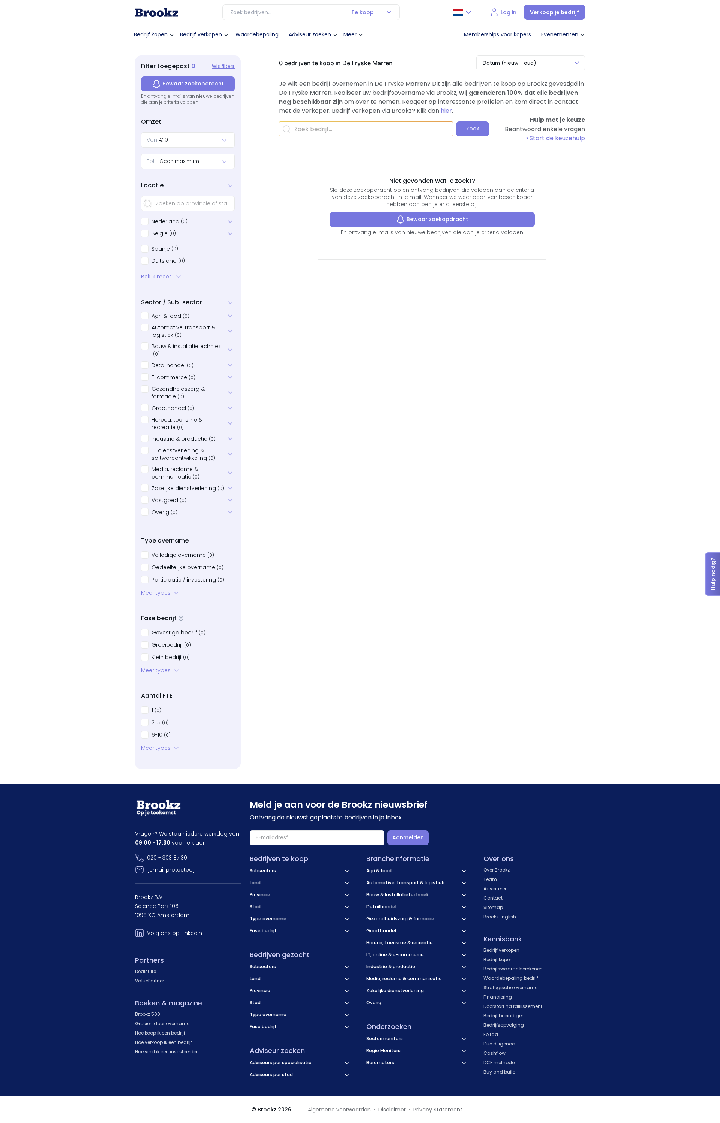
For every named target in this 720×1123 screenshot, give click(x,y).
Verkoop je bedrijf (554, 12)
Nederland (165, 221)
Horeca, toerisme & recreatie (177, 423)
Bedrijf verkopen (201, 34)
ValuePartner (149, 981)
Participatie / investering (188, 579)
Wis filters (223, 66)
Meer (350, 34)
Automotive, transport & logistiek (183, 331)
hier (446, 110)
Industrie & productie (184, 439)
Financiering (497, 997)
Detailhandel (173, 365)
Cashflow (494, 1053)
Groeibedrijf (171, 645)
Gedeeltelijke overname (188, 567)
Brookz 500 (147, 1014)
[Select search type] (388, 12)
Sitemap (493, 907)
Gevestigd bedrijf (179, 632)
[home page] (156, 12)
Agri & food (170, 316)
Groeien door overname (162, 1023)
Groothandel (173, 408)
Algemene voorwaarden (339, 1109)
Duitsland (164, 261)
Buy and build (499, 1072)
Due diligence (498, 1044)
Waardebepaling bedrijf (510, 978)
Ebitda (490, 1034)
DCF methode (498, 1062)
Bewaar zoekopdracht (193, 83)
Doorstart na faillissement (512, 1006)
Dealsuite (145, 971)
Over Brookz (496, 870)
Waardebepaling (257, 34)
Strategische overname (510, 987)
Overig (164, 512)
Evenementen (559, 34)
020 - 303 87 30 (167, 857)
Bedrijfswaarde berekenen (513, 969)
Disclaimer (392, 1109)
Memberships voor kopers (497, 34)
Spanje (161, 249)
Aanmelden (408, 837)
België (160, 233)
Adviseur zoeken (310, 34)
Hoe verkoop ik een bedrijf (163, 1042)
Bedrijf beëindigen (504, 1015)
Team (490, 879)
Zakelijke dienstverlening (188, 488)
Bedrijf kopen (151, 34)
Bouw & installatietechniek (186, 349)
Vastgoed (169, 500)
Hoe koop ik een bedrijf (160, 1033)
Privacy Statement (437, 1109)
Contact (492, 898)
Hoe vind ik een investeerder (166, 1051)
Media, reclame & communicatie (176, 472)
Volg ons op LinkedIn (174, 933)
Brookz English (499, 917)
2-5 (160, 722)
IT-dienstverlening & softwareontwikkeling (183, 454)
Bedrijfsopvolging (503, 1025)
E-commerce (173, 377)
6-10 (161, 735)
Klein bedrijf (171, 657)
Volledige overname (183, 555)
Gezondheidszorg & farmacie (178, 392)
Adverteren (495, 888)
